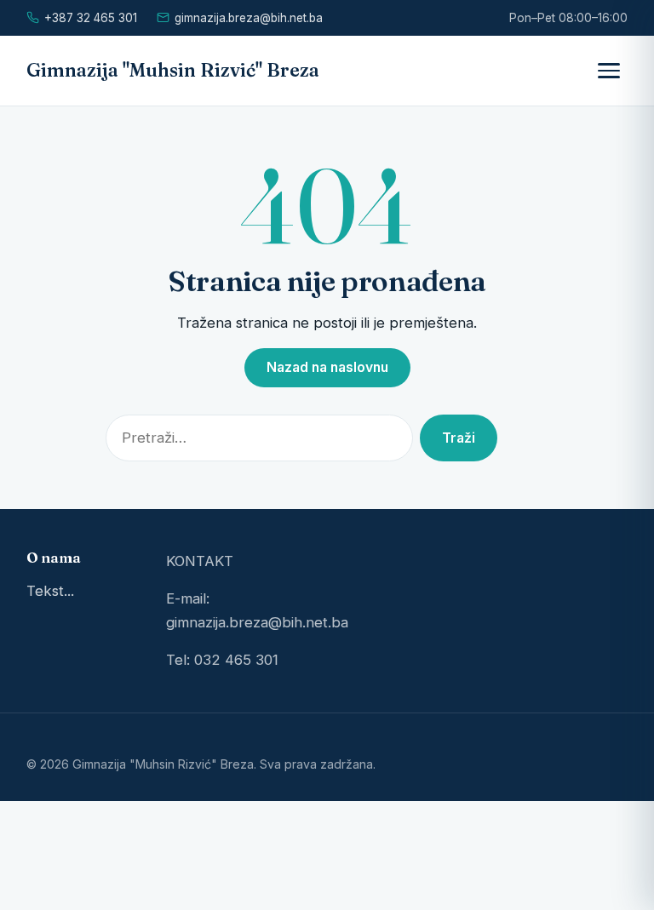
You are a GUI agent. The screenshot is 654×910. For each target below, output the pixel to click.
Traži (458, 438)
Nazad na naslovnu (327, 367)
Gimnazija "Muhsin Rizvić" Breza (172, 70)
